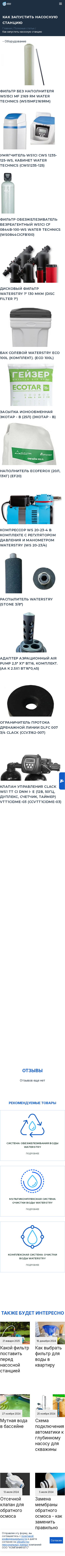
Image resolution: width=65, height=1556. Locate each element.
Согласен (56, 1540)
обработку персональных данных (15, 1543)
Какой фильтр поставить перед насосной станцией (14, 1359)
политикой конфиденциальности (18, 1537)
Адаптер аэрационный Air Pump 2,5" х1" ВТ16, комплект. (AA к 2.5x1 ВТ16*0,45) (29, 663)
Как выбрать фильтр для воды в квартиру (48, 1356)
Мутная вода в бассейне (13, 1423)
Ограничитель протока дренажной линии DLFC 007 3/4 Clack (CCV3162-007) (29, 727)
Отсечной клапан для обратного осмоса (12, 1507)
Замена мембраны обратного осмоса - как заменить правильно (48, 1513)
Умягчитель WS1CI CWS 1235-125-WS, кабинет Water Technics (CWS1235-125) (28, 160)
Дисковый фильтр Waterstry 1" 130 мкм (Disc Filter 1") (27, 294)
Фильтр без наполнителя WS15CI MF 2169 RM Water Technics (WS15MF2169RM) (27, 96)
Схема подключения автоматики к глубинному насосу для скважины (49, 1435)
